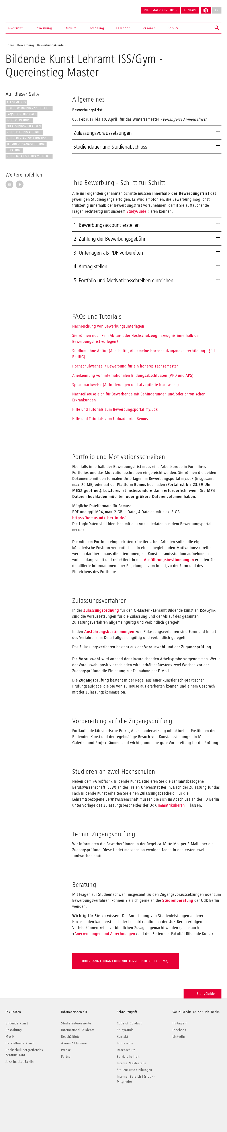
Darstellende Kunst (20, 1043)
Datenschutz (126, 1049)
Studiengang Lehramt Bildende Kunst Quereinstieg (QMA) (123, 961)
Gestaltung (14, 1030)
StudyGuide (136, 211)
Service (173, 28)
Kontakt (190, 10)
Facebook (179, 1030)
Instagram (180, 1023)
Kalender (123, 28)
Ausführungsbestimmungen (169, 559)
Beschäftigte (70, 1036)
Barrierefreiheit (128, 1056)
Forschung (96, 28)
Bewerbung (43, 28)
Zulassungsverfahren (24, 126)
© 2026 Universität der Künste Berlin (29, 1100)
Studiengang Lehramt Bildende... (30, 156)
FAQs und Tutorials (21, 114)
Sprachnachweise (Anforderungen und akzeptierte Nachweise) (125, 384)
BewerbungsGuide (50, 45)
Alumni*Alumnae (74, 1043)
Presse (66, 1049)
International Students (77, 1030)
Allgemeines (16, 102)
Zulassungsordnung (101, 610)
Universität (14, 28)
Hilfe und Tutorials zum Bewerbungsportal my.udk (115, 409)
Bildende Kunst (17, 1023)
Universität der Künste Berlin (23, 8)
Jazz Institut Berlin (20, 1061)
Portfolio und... (19, 120)
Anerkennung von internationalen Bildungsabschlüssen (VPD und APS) (133, 375)
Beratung (14, 150)
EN (217, 10)
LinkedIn (178, 1036)
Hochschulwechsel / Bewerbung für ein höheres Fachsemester (125, 366)
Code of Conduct (129, 1023)
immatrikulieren (171, 805)
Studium (70, 28)
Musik (10, 1036)
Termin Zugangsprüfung (26, 144)
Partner (66, 1056)
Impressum (125, 1043)
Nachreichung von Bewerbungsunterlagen (108, 326)
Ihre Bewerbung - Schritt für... (30, 108)
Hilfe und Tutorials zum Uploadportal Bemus (110, 418)
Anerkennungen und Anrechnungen (104, 933)
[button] (217, 27)
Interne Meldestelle (131, 1063)
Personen (149, 28)
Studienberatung (177, 900)
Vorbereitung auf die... (24, 132)
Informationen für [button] (159, 10)
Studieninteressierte (76, 1023)
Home (10, 45)
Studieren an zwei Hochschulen (30, 138)
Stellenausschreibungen (134, 1069)
